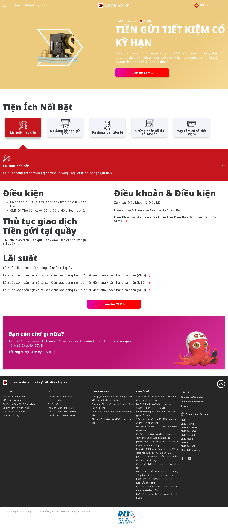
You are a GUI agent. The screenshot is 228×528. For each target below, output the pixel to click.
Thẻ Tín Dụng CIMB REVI (59, 396)
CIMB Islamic (187, 423)
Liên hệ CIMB (142, 73)
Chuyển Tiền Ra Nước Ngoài (17, 407)
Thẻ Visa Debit (54, 400)
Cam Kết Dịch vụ (11, 415)
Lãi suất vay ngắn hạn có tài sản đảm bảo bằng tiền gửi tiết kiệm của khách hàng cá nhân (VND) (75, 275)
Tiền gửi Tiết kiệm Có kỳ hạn (51, 382)
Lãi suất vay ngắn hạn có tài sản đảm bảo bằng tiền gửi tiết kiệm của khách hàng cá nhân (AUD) (75, 290)
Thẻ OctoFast (54, 404)
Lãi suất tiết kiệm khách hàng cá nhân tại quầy (38, 268)
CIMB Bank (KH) (188, 435)
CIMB (183, 420)
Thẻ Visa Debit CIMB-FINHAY (61, 411)
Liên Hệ (185, 392)
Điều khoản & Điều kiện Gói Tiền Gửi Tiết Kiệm (149, 210)
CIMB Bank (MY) (189, 427)
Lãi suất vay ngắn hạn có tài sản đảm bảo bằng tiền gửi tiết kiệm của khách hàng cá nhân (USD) (74, 283)
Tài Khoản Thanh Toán (14, 396)
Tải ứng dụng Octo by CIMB (30, 352)
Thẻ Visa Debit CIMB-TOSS (61, 407)
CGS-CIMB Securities (191, 450)
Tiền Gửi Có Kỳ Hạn (12, 400)
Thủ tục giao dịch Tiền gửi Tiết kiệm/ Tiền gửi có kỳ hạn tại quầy (44, 242)
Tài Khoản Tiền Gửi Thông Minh (19, 404)
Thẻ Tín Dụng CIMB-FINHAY (61, 415)
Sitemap (185, 406)
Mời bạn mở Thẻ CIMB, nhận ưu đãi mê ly (157, 471)
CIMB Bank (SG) (188, 431)
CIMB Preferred (21, 382)
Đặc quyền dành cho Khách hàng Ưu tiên (112, 396)
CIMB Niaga (187, 438)
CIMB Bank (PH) (188, 446)
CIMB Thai (186, 442)
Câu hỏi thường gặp (192, 397)
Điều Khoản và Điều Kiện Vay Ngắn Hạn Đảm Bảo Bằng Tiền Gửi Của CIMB (165, 219)
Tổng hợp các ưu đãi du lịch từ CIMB (154, 475)
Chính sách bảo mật (192, 401)
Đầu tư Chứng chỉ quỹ (14, 411)
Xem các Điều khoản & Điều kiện (138, 203)
